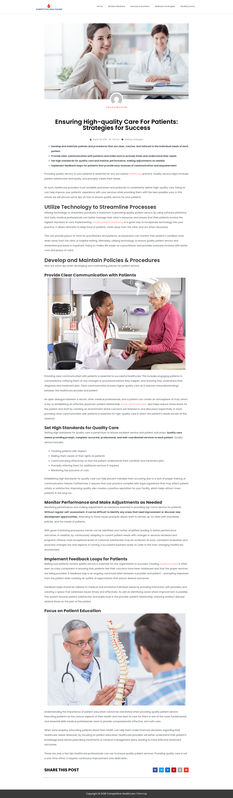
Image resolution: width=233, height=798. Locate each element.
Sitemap (142, 793)
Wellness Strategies (134, 139)
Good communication (134, 404)
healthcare (135, 173)
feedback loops (169, 563)
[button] (155, 770)
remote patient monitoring (107, 222)
